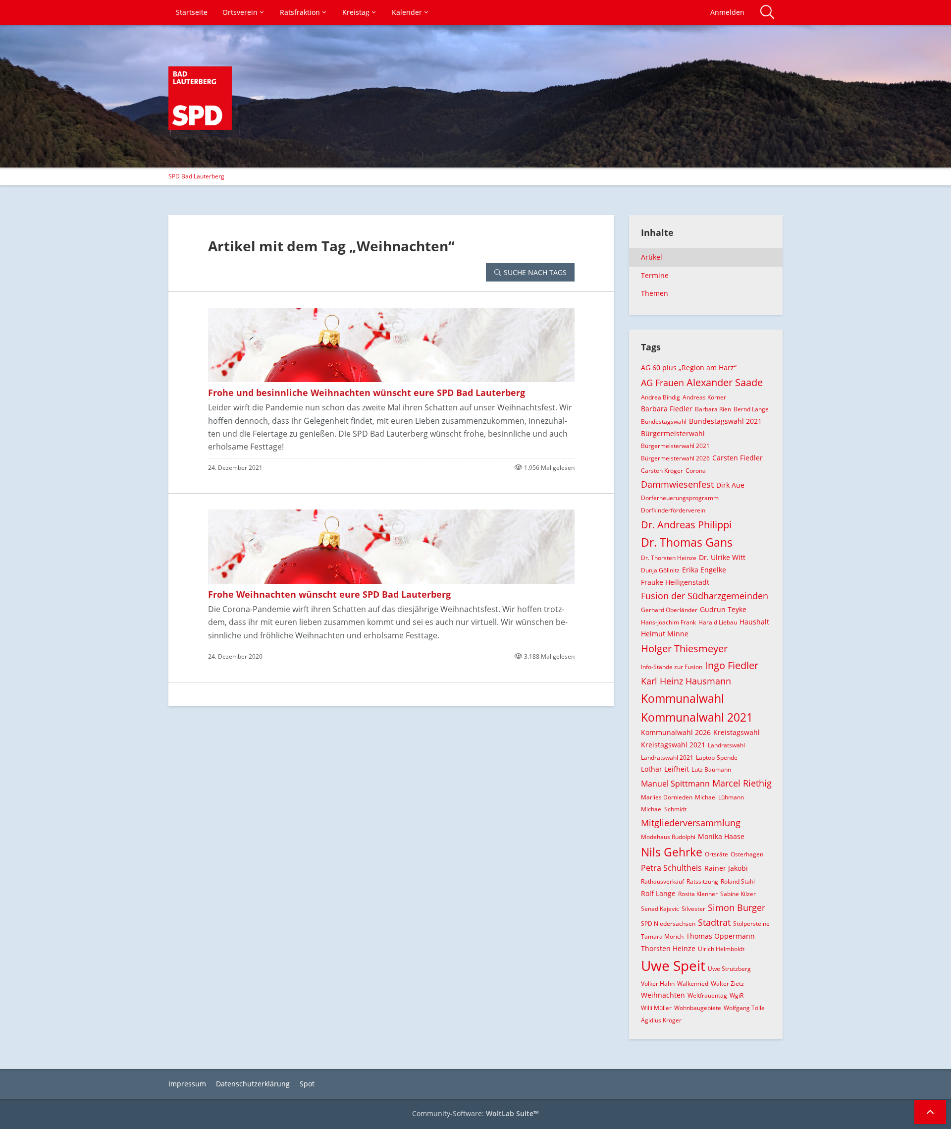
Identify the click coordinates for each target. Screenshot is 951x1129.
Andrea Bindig (660, 397)
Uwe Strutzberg (729, 968)
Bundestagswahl (664, 421)
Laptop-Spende (717, 757)
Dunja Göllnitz (660, 570)
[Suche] (767, 12)
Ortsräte (716, 854)
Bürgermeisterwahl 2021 (675, 446)
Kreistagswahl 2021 (673, 744)
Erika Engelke (704, 569)
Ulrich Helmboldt (721, 949)
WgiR (736, 995)
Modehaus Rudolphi (668, 837)
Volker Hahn (658, 983)
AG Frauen (662, 383)
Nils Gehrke (671, 852)
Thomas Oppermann (720, 936)
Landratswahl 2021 (667, 757)
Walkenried (692, 983)
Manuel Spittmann (675, 783)
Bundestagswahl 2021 (725, 421)
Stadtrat (714, 922)
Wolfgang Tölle (744, 1008)
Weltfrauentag (707, 995)
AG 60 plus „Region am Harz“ (689, 367)
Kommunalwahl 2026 (676, 732)
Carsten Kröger (662, 470)
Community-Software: (475, 1113)
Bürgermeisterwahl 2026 (675, 458)
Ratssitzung (702, 881)
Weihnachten (663, 995)
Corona (696, 470)
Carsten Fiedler (737, 457)
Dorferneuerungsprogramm (680, 498)
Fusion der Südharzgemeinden (704, 596)
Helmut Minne (664, 633)
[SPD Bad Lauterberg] (200, 98)
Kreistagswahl (736, 732)
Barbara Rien (713, 409)
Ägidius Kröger (661, 1020)
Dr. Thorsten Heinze (668, 558)
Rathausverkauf (662, 881)
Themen (654, 293)
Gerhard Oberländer (669, 610)
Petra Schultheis (671, 867)
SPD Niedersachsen (668, 923)
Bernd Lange (751, 409)
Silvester (693, 908)
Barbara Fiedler (666, 408)
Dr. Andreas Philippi (686, 524)
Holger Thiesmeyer (684, 648)
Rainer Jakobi (726, 868)
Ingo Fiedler (731, 665)
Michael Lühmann (719, 797)
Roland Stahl (738, 881)
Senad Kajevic (660, 908)
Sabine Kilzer (738, 894)
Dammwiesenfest (677, 484)
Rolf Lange (658, 893)
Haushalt (754, 621)
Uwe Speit (673, 965)
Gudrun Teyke (723, 609)
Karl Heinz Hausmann (686, 681)
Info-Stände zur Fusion (671, 667)
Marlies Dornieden (666, 797)
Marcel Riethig (742, 783)
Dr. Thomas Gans (687, 542)
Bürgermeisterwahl (673, 433)
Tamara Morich (662, 936)
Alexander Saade (725, 382)
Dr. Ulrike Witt (722, 557)
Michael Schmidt (664, 809)
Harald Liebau (717, 622)
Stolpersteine (751, 923)
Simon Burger (736, 907)
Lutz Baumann (711, 769)
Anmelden (727, 12)
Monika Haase (721, 836)
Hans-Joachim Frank (668, 622)
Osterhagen (747, 854)
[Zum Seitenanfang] (930, 1112)
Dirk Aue (730, 485)
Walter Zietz (727, 983)
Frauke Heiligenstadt (675, 582)
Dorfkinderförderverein (673, 510)
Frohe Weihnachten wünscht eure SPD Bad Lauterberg (329, 594)
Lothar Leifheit (665, 769)
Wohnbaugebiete (697, 1008)
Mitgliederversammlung (690, 823)
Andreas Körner (704, 397)
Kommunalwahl (682, 698)
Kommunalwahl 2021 (697, 717)
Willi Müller (656, 1008)
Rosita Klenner (698, 894)
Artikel (651, 257)
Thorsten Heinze (668, 948)
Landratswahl (726, 745)
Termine (655, 275)
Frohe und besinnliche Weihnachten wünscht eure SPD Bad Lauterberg (366, 392)
